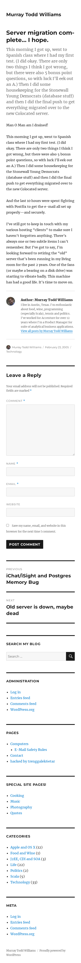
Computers (19, 744)
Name (12, 463)
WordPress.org (22, 709)
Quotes (16, 813)
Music (15, 801)
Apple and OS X (22, 847)
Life (13, 865)
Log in (15, 692)
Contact (16, 755)
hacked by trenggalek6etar (32, 761)
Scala (14, 876)
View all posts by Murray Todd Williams (47, 331)
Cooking (17, 795)
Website (13, 504)
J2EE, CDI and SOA (25, 859)
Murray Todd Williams (33, 14)
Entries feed (20, 698)
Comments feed (23, 704)
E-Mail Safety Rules (31, 750)
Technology (14, 351)
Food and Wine (22, 853)
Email (12, 484)
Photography (21, 807)
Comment (15, 401)
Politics (16, 870)
